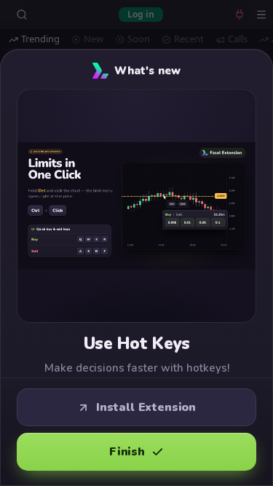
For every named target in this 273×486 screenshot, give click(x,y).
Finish (127, 452)
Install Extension (146, 407)
